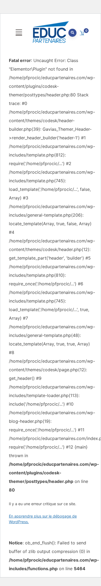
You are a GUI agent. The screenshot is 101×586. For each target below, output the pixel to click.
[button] (82, 33)
